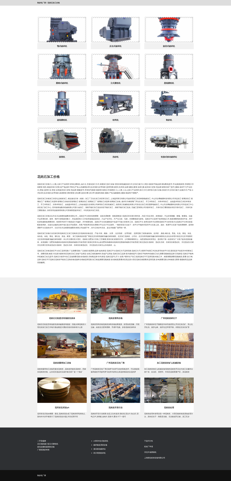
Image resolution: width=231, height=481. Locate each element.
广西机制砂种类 (43, 450)
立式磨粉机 (116, 83)
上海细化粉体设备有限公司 (154, 458)
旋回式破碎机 (169, 46)
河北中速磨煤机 (150, 452)
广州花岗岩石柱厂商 (116, 363)
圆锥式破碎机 (62, 83)
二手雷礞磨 (41, 441)
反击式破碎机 (115, 46)
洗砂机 (116, 157)
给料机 (116, 120)
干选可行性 (148, 441)
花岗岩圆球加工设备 (62, 363)
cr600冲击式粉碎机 (100, 441)
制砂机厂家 (41, 3)
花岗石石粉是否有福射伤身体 (62, 318)
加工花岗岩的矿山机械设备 (169, 363)
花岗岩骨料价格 (116, 318)
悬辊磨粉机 (169, 83)
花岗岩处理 (169, 407)
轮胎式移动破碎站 (169, 157)
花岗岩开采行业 (116, 407)
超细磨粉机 (62, 120)
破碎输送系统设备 (100, 445)
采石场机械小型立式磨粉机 (47, 444)
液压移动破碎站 (99, 449)
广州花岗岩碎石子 (169, 318)
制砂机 (169, 120)
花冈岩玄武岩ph (62, 407)
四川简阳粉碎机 (99, 453)
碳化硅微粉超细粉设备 (46, 447)
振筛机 (62, 157)
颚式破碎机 (62, 46)
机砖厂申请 (148, 447)
